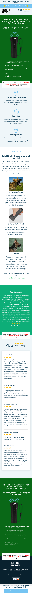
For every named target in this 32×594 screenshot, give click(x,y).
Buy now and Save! (16, 591)
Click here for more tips (16, 278)
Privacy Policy (25, 569)
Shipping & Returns (7, 569)
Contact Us (17, 569)
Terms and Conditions (16, 570)
